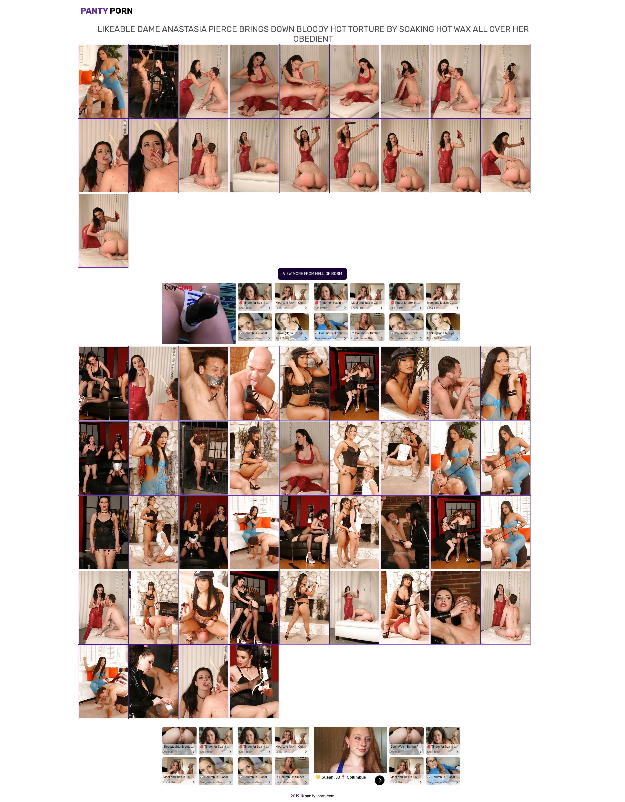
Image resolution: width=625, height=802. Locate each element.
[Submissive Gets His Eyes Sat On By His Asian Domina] (204, 607)
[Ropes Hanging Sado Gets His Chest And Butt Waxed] (103, 458)
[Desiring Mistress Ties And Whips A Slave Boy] (505, 532)
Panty (107, 11)
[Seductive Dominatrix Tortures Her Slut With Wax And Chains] (204, 682)
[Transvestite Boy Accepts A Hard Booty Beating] (103, 383)
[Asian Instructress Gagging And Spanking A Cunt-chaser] (103, 682)
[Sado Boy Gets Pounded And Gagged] (204, 383)
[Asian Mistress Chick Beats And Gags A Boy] (505, 383)
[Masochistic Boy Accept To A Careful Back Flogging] (254, 458)
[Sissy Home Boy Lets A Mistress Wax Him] (103, 532)
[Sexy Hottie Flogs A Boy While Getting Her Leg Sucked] (505, 458)
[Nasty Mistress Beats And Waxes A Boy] (153, 383)
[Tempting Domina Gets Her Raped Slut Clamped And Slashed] (405, 532)
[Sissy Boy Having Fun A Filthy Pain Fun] (254, 682)
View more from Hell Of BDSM (312, 273)
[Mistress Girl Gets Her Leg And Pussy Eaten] (405, 383)
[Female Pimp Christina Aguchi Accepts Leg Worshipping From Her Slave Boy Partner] (254, 532)
